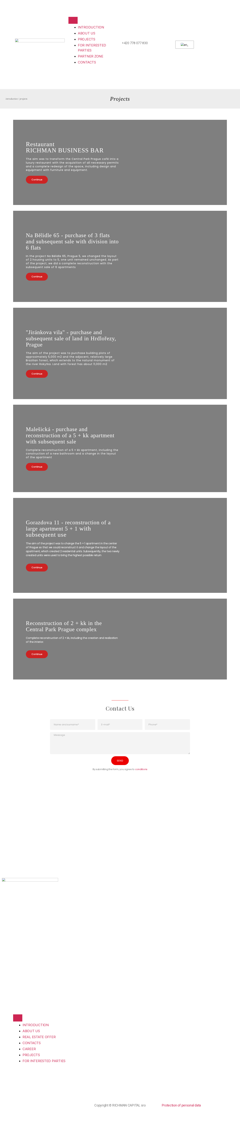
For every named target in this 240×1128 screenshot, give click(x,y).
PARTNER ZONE (90, 56)
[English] (184, 45)
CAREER (29, 1049)
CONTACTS (87, 62)
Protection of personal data (181, 1105)
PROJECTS (86, 39)
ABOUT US (86, 33)
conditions (141, 769)
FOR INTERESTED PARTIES (43, 1061)
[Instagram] (17, 838)
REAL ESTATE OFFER (39, 1037)
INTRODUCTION (91, 27)
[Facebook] (6, 838)
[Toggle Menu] (73, 20)
